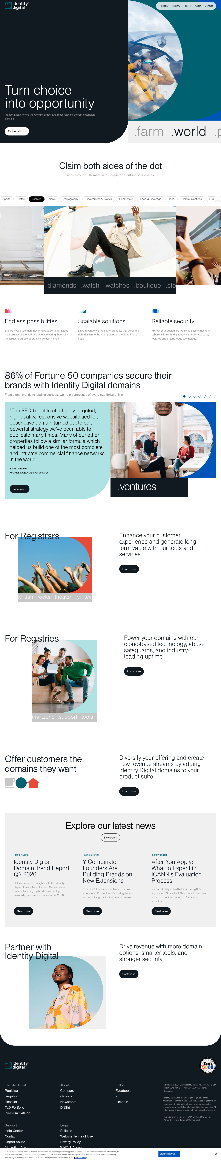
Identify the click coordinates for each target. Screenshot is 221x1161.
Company (67, 1091)
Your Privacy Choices (169, 1154)
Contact (209, 6)
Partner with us (17, 131)
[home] (17, 6)
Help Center (14, 1131)
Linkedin (122, 1102)
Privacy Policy (70, 1142)
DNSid (65, 1108)
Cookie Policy (81, 1158)
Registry (176, 6)
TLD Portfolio (14, 1108)
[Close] (216, 1153)
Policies (66, 1131)
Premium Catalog (17, 1113)
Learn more (19, 489)
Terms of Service (187, 1120)
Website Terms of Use (76, 1137)
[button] (198, 6)
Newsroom (110, 838)
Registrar (164, 6)
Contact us (128, 974)
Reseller (187, 6)
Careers (66, 1097)
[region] (110, 1154)
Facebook (123, 1091)
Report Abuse (15, 1142)
